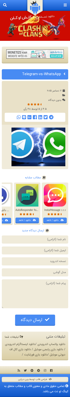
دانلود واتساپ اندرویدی (51, 344)
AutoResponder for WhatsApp (35, 210)
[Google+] (29, 117)
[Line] (24, 117)
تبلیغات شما (12, 337)
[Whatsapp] (19, 117)
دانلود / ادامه (53, 220)
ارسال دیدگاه (32, 320)
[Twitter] (46, 117)
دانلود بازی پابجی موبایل (48, 349)
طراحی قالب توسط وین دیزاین (33, 379)
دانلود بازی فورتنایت (36, 354)
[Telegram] (51, 117)
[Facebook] (35, 117)
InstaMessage (55, 210)
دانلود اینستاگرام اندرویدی (20, 344)
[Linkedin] (40, 117)
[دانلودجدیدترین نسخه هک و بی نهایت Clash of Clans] (35, 26)
